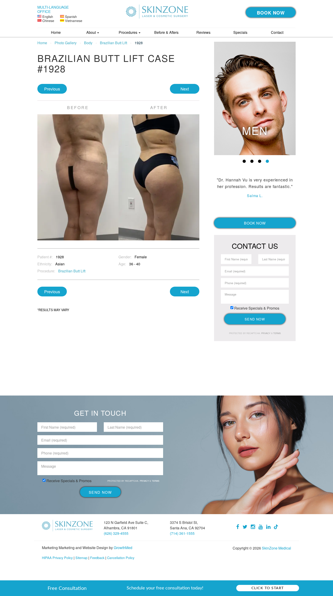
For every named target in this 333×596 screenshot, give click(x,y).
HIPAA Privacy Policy (57, 557)
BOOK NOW (271, 12)
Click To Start (267, 588)
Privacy (266, 333)
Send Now (255, 319)
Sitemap (81, 557)
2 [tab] (251, 161)
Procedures (128, 32)
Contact (277, 32)
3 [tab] (259, 161)
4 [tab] (267, 161)
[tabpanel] (255, 98)
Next (185, 89)
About (91, 32)
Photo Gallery (66, 42)
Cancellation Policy (120, 557)
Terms (277, 333)
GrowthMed (123, 547)
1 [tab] (244, 161)
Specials (240, 32)
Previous (52, 89)
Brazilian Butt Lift (113, 42)
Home (56, 32)
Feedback (97, 557)
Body (88, 42)
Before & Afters (166, 32)
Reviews (203, 32)
